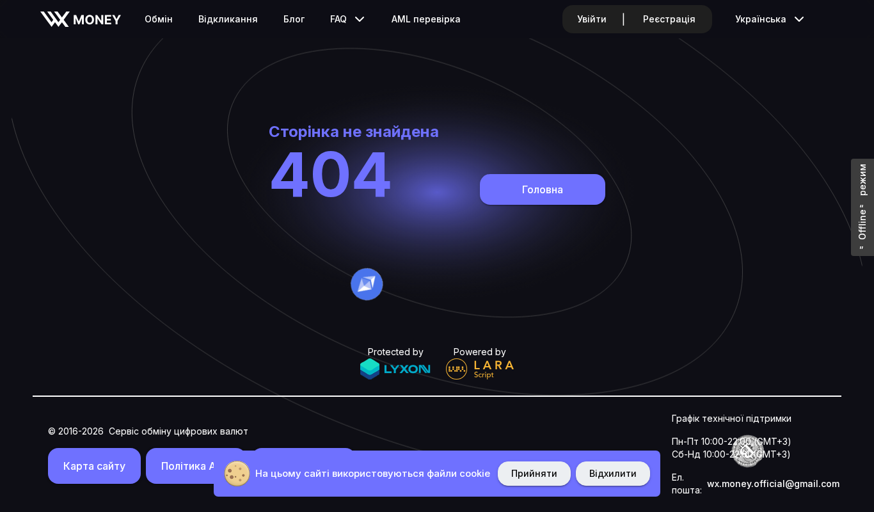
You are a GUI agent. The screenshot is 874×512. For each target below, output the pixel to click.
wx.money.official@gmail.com (773, 483)
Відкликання (228, 18)
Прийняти (534, 473)
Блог (294, 18)
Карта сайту (94, 466)
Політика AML (196, 466)
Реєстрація (669, 18)
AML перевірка (426, 18)
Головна (542, 189)
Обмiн (159, 18)
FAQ (338, 18)
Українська (760, 18)
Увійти (592, 18)
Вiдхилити (613, 473)
